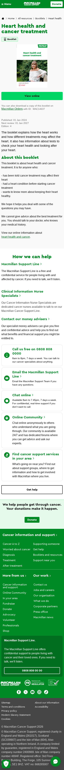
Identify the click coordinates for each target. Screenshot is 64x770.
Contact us (40, 584)
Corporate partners (45, 606)
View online (32, 96)
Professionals (11, 625)
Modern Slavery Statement (16, 715)
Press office (40, 612)
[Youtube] (32, 692)
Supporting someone (46, 544)
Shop (6, 631)
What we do (41, 601)
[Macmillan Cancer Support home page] (2, 19)
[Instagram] (39, 692)
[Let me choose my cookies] (6, 764)
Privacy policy (9, 711)
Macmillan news (43, 617)
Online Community (14, 592)
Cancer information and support (29, 535)
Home (11, 18)
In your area (10, 598)
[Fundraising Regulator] (34, 683)
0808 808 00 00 (32, 670)
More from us (13, 575)
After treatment (12, 565)
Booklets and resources (47, 555)
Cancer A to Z (11, 544)
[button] (7, 4)
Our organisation (43, 595)
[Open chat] (55, 761)
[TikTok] (46, 692)
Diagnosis (9, 555)
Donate (56, 4)
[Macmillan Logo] (32, 3)
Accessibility (41, 707)
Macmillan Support (20, 264)
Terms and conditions (13, 707)
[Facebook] (19, 692)
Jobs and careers (43, 590)
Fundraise (9, 603)
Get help (32, 489)
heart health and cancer (15, 236)
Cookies (5, 719)
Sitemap (5, 703)
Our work (40, 575)
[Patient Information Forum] (53, 683)
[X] (26, 692)
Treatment (9, 560)
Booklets (40, 18)
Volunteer (9, 620)
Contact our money (24, 319)
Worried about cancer (16, 549)
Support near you (44, 560)
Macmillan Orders (12, 108)
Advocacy (9, 614)
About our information (47, 703)
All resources (25, 18)
